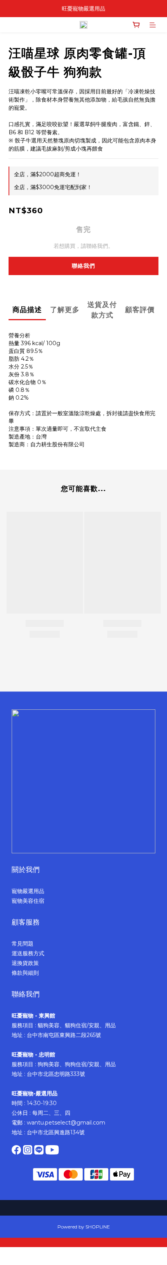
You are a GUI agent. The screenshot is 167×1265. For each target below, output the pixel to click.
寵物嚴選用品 (28, 891)
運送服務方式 (28, 953)
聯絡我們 (83, 265)
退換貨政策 (25, 963)
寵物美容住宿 (28, 900)
